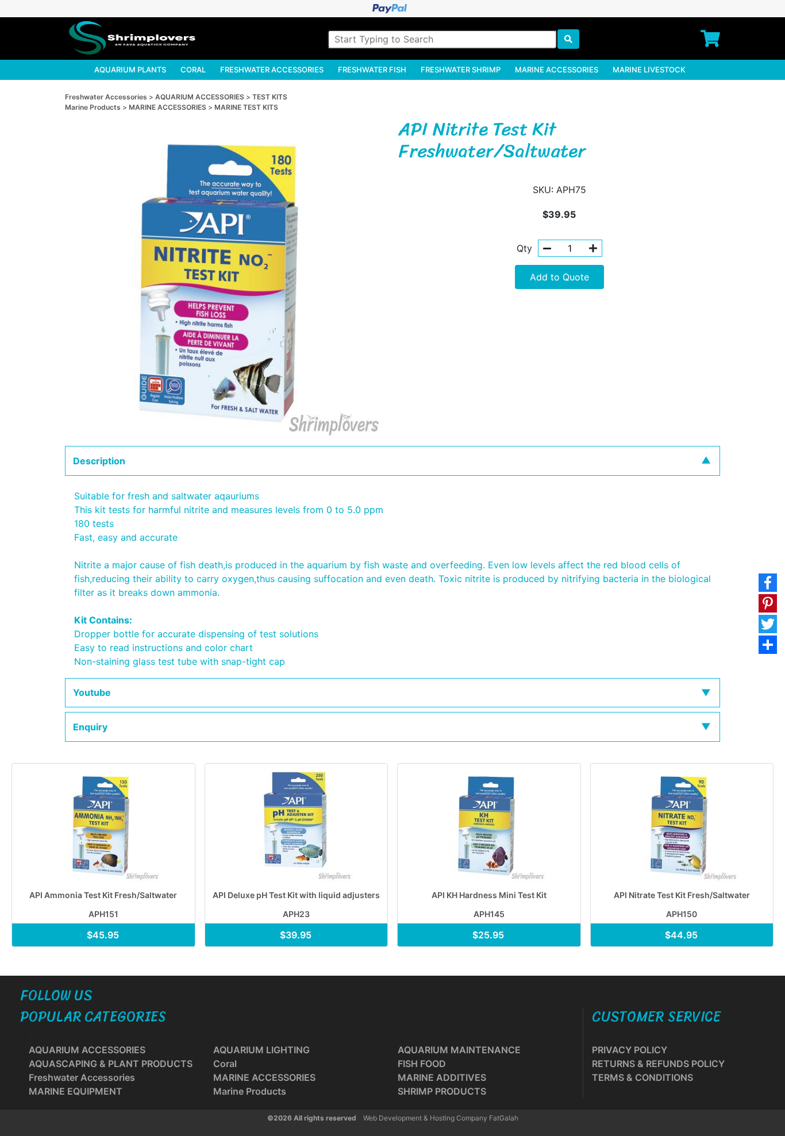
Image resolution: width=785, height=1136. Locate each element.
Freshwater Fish (372, 69)
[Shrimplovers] (130, 38)
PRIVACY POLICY (629, 1050)
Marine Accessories (556, 69)
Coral (193, 69)
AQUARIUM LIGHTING (261, 1050)
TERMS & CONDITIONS (642, 1077)
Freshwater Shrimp (461, 69)
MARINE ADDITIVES (442, 1077)
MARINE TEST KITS (246, 107)
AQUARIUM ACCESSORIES (200, 97)
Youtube (92, 692)
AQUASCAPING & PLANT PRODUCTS (111, 1063)
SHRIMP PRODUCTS (442, 1091)
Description (99, 461)
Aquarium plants (130, 69)
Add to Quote (559, 277)
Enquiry (90, 727)
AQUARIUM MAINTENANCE (459, 1050)
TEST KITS (269, 97)
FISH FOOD (422, 1063)
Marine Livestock (649, 69)
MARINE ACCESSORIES (168, 107)
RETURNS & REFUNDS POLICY (658, 1063)
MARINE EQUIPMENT (75, 1091)
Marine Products (93, 107)
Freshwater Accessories (272, 69)
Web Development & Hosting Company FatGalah (440, 1118)
